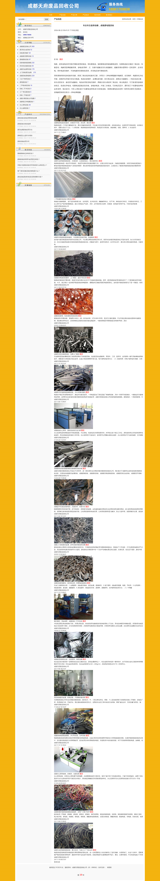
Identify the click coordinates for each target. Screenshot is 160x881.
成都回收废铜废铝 (25, 76)
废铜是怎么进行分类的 (25, 135)
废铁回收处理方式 (23, 141)
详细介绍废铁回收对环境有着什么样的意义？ (32, 165)
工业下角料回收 (25, 79)
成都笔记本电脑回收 (26, 102)
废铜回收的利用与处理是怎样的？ (29, 159)
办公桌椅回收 (24, 108)
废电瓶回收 (23, 82)
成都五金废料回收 (25, 69)
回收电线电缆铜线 (25, 63)
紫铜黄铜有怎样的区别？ (26, 153)
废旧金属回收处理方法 (25, 130)
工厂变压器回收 (25, 92)
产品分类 (74, 15)
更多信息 (57, 862)
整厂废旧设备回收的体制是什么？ (29, 171)
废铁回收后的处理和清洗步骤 (27, 118)
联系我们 (109, 15)
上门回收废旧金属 (26, 72)
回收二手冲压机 (25, 89)
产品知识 (86, 15)
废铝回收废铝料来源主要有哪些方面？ (30, 177)
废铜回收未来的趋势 (24, 124)
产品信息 (62, 15)
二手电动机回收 (25, 85)
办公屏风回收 (24, 105)
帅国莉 (109, 867)
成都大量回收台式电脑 (27, 98)
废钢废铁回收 (24, 59)
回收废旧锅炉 (24, 53)
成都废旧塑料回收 (25, 56)
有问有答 (97, 15)
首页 (50, 15)
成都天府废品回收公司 (61, 130)
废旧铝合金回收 (25, 50)
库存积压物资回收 (25, 66)
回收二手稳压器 (25, 95)
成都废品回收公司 (25, 46)
